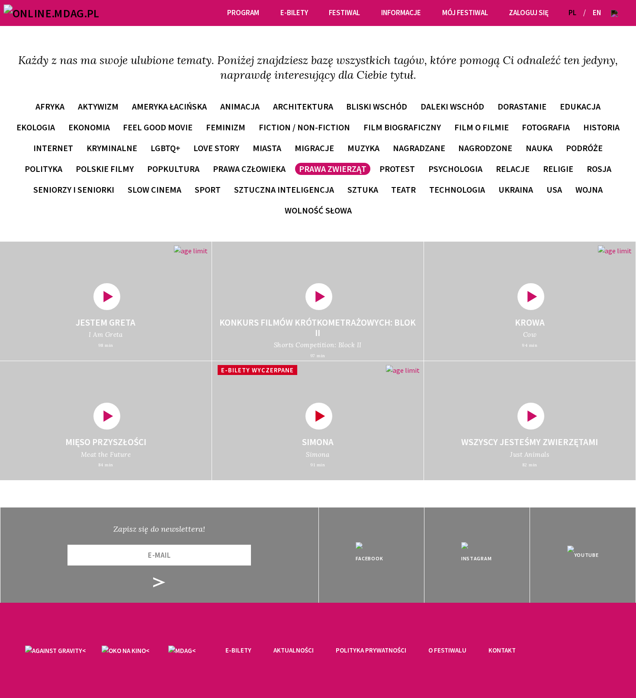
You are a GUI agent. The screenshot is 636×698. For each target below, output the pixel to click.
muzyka (363, 147)
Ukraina (515, 189)
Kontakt (502, 650)
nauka (539, 147)
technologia (457, 189)
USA (554, 189)
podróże (584, 147)
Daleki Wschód (452, 106)
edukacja (580, 106)
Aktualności (293, 650)
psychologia (455, 168)
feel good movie (158, 127)
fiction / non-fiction (304, 127)
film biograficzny (402, 127)
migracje (314, 147)
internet (53, 147)
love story (216, 147)
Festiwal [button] (344, 12)
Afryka (49, 106)
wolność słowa (318, 210)
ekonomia (89, 127)
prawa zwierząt (332, 168)
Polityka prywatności (371, 650)
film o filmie (481, 127)
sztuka (362, 189)
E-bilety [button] (294, 12)
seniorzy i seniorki (73, 189)
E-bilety (238, 650)
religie (558, 168)
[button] (614, 12)
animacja (240, 106)
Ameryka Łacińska (169, 106)
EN (597, 12)
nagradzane (419, 147)
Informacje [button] (401, 12)
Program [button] (243, 12)
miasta (267, 147)
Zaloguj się (529, 12)
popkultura (173, 168)
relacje (513, 168)
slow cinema (154, 189)
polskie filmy (105, 168)
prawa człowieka (249, 168)
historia (601, 127)
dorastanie (522, 106)
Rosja (599, 168)
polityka (43, 168)
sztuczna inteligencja (284, 189)
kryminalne (112, 147)
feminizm (225, 127)
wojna (589, 189)
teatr (403, 189)
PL (572, 12)
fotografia (546, 127)
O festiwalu (447, 650)
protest (397, 168)
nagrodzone (485, 147)
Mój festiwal (465, 12)
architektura (303, 106)
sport (208, 189)
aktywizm (98, 106)
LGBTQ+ (165, 147)
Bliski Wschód (376, 106)
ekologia (35, 127)
